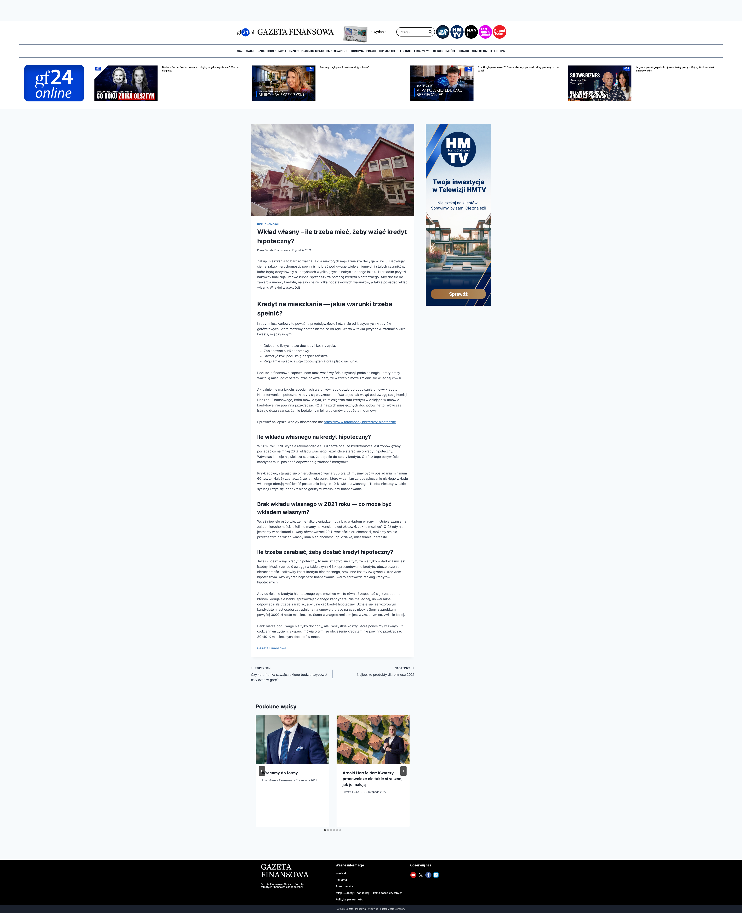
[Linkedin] (436, 875)
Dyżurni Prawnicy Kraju (306, 51)
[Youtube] (413, 875)
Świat (250, 51)
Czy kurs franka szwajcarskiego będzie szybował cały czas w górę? (289, 674)
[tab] (325, 830)
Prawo (371, 51)
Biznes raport (336, 51)
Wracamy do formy (280, 773)
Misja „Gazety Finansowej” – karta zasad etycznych (369, 893)
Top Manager (388, 51)
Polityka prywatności (349, 899)
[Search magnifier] (430, 32)
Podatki (463, 51)
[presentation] (292, 739)
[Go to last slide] (262, 771)
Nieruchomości (444, 51)
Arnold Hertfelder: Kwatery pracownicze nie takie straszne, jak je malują (372, 779)
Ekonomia (357, 51)
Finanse (405, 51)
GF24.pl (355, 791)
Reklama (341, 880)
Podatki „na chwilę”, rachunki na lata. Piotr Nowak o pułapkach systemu (675, 67)
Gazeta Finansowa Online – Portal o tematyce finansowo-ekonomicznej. (282, 885)
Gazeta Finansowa (276, 250)
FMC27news (422, 51)
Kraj (240, 51)
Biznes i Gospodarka (271, 51)
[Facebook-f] (428, 875)
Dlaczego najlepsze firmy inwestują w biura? (186, 67)
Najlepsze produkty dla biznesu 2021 (385, 671)
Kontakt (341, 873)
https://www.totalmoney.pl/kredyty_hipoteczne (360, 422)
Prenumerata (344, 886)
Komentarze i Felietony (488, 51)
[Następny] (403, 771)
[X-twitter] (421, 875)
